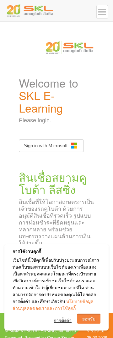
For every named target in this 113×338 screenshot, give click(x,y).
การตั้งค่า (63, 320)
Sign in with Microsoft (45, 145)
